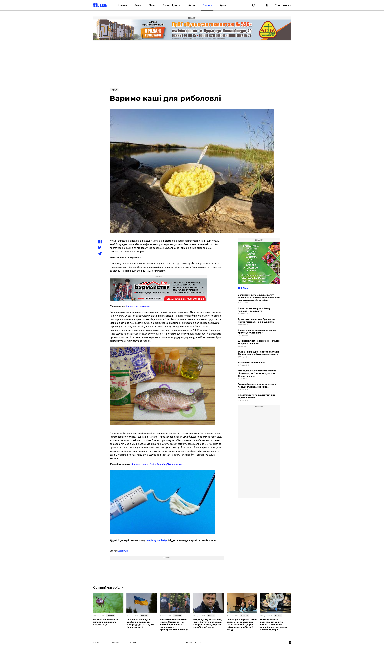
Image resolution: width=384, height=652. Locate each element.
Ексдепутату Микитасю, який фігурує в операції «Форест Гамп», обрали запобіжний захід (207, 623)
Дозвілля (123, 551)
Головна (97, 642)
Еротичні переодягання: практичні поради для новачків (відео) (257, 385)
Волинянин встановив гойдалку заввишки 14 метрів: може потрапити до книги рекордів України (259, 298)
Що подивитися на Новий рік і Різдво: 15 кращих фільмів (259, 342)
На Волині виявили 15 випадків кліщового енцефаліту (105, 622)
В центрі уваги (171, 5)
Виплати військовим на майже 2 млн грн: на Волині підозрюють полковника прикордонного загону (174, 624)
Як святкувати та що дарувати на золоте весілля (256, 396)
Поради (207, 5)
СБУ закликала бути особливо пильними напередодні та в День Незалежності (140, 623)
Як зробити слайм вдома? (252, 362)
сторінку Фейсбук (156, 540)
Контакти (132, 642)
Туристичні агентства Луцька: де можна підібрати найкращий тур (256, 320)
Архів (222, 5)
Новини (122, 5)
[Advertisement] (192, 64)
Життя (191, 5)
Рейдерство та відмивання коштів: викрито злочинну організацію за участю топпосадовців (273, 624)
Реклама (114, 642)
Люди (137, 5)
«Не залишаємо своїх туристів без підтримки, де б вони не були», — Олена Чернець (257, 373)
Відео (152, 5)
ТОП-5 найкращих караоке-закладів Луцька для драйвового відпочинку (258, 353)
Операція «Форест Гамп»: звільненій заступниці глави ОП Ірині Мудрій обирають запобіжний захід (242, 624)
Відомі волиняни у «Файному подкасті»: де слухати (254, 310)
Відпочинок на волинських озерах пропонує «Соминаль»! (257, 331)
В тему (243, 288)
